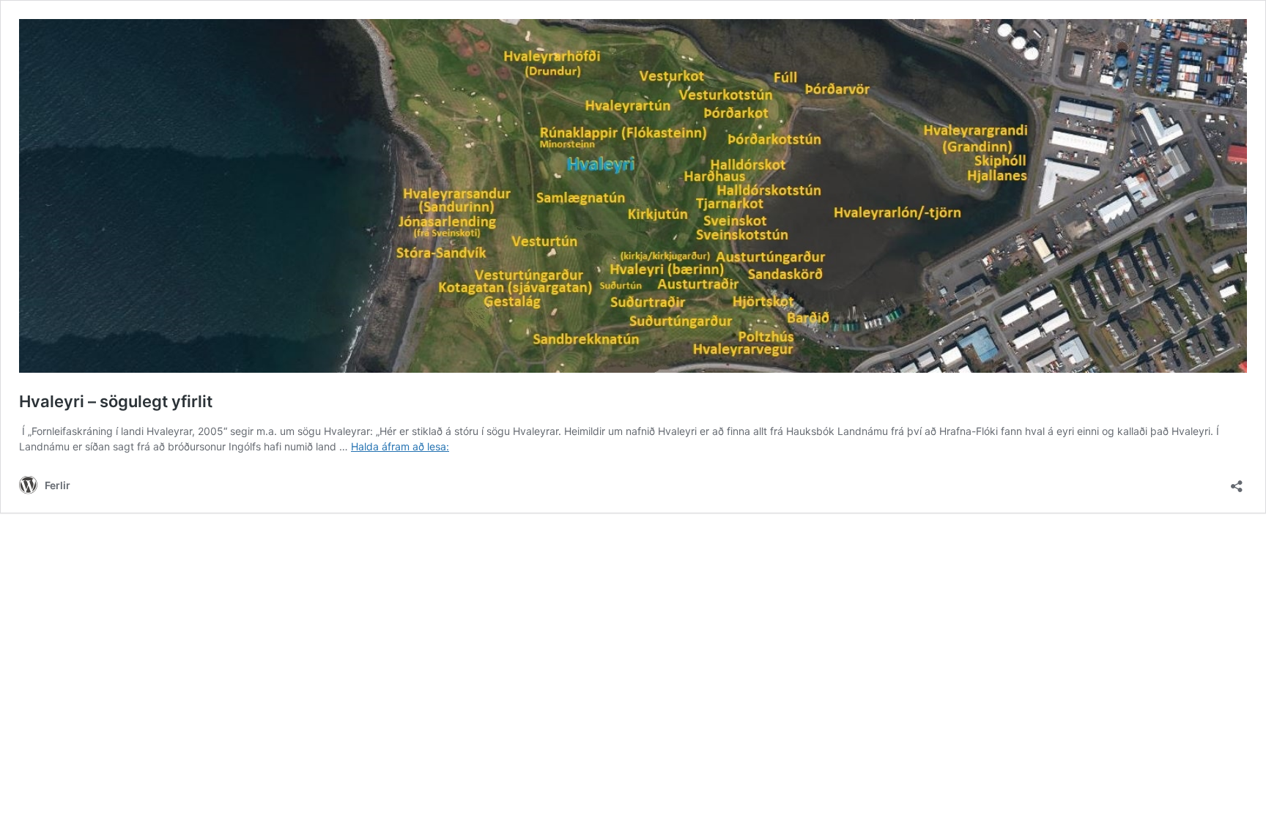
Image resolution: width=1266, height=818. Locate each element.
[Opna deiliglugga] (1236, 481)
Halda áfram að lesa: (400, 446)
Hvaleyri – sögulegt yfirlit (115, 401)
